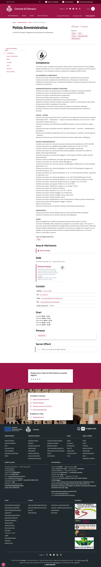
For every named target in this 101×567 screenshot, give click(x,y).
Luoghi (84, 443)
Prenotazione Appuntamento (12, 515)
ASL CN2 (30, 510)
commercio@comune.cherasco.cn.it (51, 298)
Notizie (69, 441)
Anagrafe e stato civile (34, 446)
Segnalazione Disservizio (11, 518)
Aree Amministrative (10, 443)
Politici (6, 456)
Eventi (84, 441)
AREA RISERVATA (50, 564)
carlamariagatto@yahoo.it (62, 493)
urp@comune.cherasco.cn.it (15, 478)
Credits (6, 535)
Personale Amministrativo (11, 453)
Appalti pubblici (32, 448)
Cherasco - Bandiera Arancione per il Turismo (62, 508)
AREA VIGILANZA (44, 251)
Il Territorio (85, 446)
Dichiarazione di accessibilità (12, 508)
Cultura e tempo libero (34, 456)
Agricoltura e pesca (33, 441)
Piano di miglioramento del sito (13, 510)
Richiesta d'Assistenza (10, 520)
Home (14, 22)
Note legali (7, 530)
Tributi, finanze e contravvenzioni (55, 451)
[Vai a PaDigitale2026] (86, 429)
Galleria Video (86, 451)
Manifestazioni (71, 446)
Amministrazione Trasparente (12, 505)
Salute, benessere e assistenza (55, 448)
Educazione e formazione (34, 458)
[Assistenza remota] (87, 560)
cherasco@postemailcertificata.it (50, 302)
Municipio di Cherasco (44, 266)
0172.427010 (10, 469)
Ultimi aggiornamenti (10, 538)
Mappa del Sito (9, 543)
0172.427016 (10, 470)
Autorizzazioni (31, 451)
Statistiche (7, 540)
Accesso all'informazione (63, 16)
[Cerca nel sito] (93, 9)
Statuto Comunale (9, 525)
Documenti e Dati (9, 448)
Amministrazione (22, 22)
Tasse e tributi (70, 451)
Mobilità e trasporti (52, 446)
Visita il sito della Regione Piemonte (37, 505)
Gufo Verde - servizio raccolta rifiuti (60, 505)
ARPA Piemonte (32, 513)
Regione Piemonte (10, 2)
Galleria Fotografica (88, 448)
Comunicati (70, 443)
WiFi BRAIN (54, 513)
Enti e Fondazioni (9, 451)
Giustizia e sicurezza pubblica (54, 441)
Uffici (30, 22)
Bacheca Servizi (9, 523)
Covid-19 (69, 448)
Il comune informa (71, 453)
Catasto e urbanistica (33, 453)
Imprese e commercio (52, 443)
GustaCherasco (55, 510)
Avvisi (68, 456)
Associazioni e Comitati (89, 458)
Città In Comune (81, 560)
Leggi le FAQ (8, 513)
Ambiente (30, 443)
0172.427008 (47, 291)
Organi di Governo (9, 441)
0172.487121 (44, 295)
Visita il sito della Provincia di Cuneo (37, 508)
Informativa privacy (10, 528)
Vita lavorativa (51, 456)
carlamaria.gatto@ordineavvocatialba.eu (64, 495)
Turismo (49, 453)
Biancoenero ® (57, 563)
